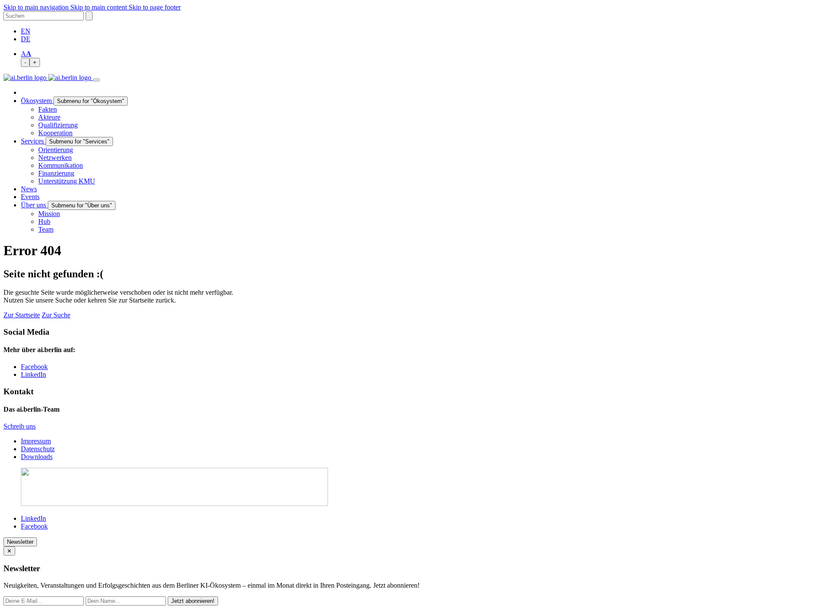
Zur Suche (56, 315)
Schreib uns (19, 426)
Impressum (36, 441)
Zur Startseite (21, 315)
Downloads (37, 456)
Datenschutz (38, 449)
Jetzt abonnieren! (193, 601)
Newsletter (20, 542)
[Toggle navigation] (96, 80)
